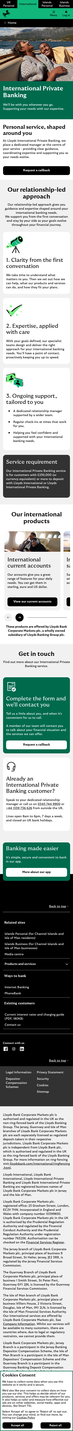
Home (12, 22)
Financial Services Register (45, 1242)
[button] (66, 13)
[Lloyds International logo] (6, 13)
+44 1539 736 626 (19, 808)
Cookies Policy (26, 1417)
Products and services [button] (28, 964)
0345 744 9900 (49, 804)
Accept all (17, 1425)
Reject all (55, 1425)
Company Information (19, 1324)
